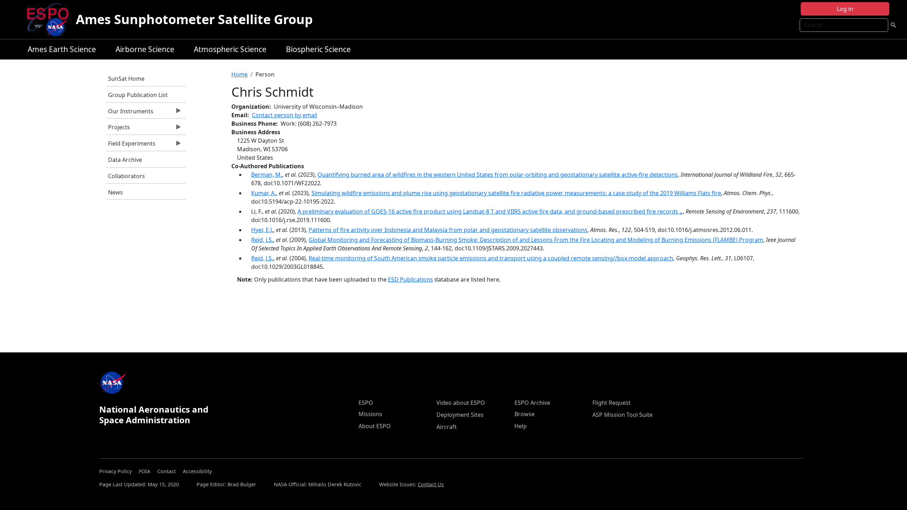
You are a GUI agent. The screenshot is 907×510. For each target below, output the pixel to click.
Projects (118, 129)
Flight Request (611, 403)
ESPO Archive (532, 403)
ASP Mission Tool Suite (622, 415)
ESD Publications (410, 279)
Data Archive (125, 160)
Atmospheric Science (230, 49)
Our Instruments (129, 113)
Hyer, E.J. (262, 230)
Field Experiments (131, 145)
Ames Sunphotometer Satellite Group (194, 19)
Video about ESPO (460, 403)
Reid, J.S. (262, 240)
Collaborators (126, 176)
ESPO (366, 403)
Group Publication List (138, 95)
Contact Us (431, 484)
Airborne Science (145, 49)
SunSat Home (126, 79)
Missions (370, 414)
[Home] (50, 19)
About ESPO (375, 426)
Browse (524, 414)
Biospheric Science (318, 49)
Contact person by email (284, 115)
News (115, 192)
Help (520, 426)
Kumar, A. (263, 193)
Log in (845, 9)
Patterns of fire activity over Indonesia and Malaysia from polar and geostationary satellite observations (448, 230)
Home (239, 74)
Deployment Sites (460, 415)
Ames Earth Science (62, 49)
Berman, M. (266, 174)
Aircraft (446, 427)
